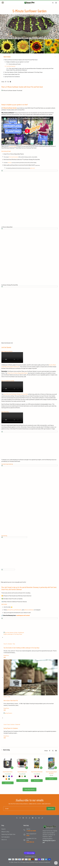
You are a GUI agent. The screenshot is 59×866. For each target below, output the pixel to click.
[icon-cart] (56, 2)
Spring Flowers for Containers (11, 728)
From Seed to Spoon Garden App (7, 464)
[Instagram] (26, 817)
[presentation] (31, 637)
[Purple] (35, 776)
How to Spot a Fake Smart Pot (11, 700)
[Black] (4, 776)
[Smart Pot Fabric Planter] (7, 763)
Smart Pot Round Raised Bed (36, 771)
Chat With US (30, 842)
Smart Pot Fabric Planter (8, 771)
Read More (25, 655)
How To (5, 644)
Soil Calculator (5, 837)
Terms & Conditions (44, 862)
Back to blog (6, 750)
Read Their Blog (4, 535)
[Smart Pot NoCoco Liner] (22, 763)
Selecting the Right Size (8, 834)
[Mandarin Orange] (6, 779)
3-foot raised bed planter (13, 157)
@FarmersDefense (29, 609)
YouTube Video (12, 146)
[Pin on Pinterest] (11, 82)
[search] (52, 2)
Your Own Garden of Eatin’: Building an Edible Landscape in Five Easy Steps (21, 648)
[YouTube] (32, 817)
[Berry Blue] (9, 776)
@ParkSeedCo (18, 609)
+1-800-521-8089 (31, 831)
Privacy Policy (25, 862)
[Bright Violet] (12, 776)
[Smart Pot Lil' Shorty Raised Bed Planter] (51, 763)
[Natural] (6, 776)
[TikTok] (29, 817)
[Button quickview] (12, 767)
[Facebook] (20, 817)
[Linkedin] (35, 817)
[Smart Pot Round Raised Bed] (37, 763)
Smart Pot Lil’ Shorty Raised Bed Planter (17, 373)
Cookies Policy (34, 862)
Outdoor (10, 644)
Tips (9, 696)
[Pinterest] (23, 817)
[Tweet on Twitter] (8, 82)
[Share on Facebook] (6, 82)
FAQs (27, 835)
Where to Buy (5, 831)
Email (6, 808)
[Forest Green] (9, 779)
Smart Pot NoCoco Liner (22, 771)
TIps (14, 644)
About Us (4, 839)
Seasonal (17, 724)
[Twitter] (16, 817)
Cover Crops (7, 724)
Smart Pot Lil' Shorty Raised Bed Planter (51, 772)
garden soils (32, 168)
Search (3, 829)
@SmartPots (10, 609)
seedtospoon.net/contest (23, 615)
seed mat (9, 162)
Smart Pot (17, 862)
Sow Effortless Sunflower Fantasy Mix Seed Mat (16, 394)
